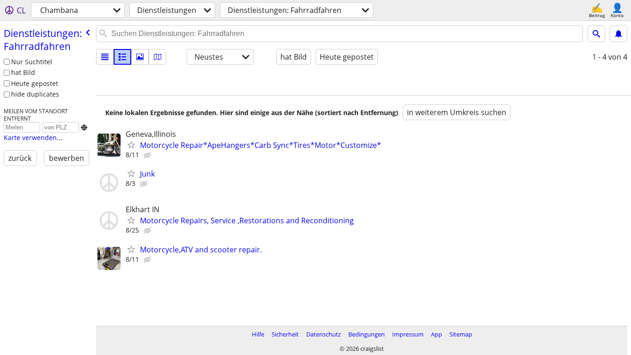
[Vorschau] (122, 57)
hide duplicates (35, 94)
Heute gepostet (34, 83)
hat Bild (23, 72)
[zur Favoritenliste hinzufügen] (131, 144)
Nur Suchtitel (31, 61)
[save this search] (618, 33)
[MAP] (157, 57)
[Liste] (105, 57)
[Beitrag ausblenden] (148, 155)
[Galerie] (140, 57)
